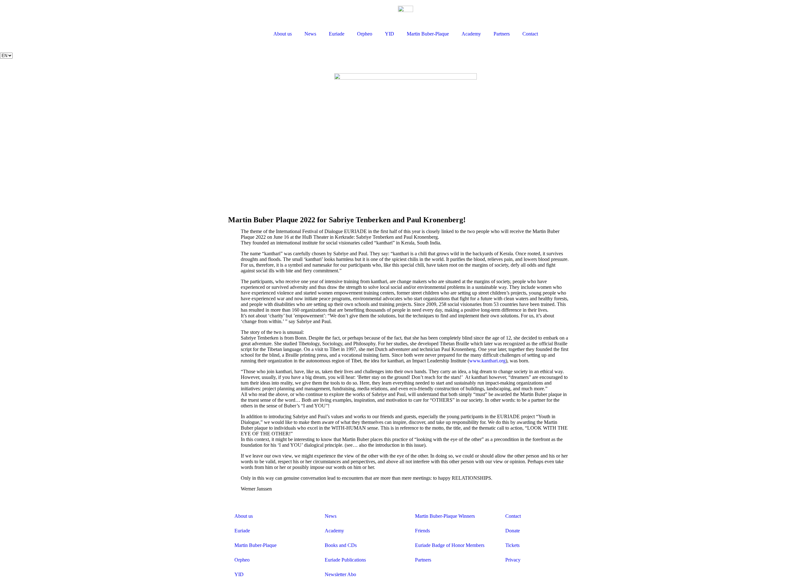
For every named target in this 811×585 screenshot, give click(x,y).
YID (389, 33)
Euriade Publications (345, 559)
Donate (512, 530)
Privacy (512, 559)
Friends (422, 530)
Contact (530, 33)
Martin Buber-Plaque (428, 33)
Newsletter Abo (340, 574)
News (310, 33)
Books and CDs (341, 545)
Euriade (336, 33)
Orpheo (364, 33)
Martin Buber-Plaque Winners (445, 516)
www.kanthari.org (487, 360)
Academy (471, 33)
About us (282, 33)
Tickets (512, 545)
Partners (502, 33)
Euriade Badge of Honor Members (449, 545)
